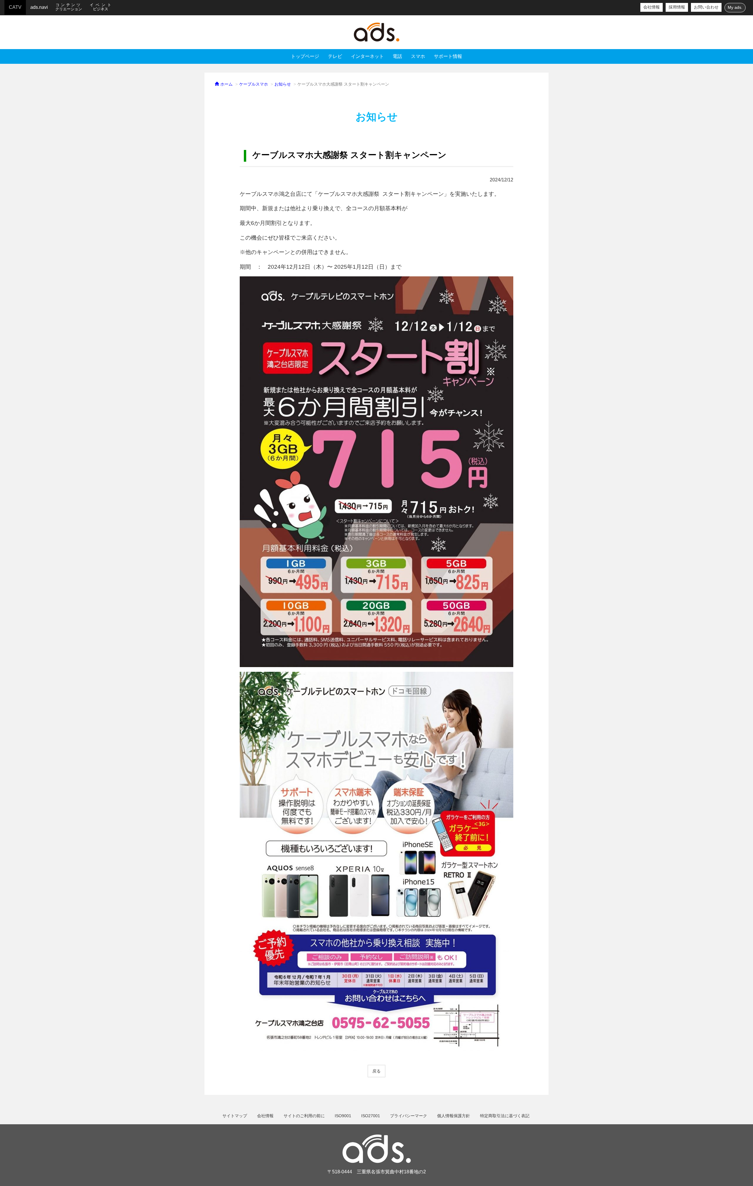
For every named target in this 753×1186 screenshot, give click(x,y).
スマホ (418, 56)
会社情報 (651, 7)
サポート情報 (448, 56)
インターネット (367, 56)
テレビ (335, 56)
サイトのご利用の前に (304, 1115)
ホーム (226, 84)
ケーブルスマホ (253, 84)
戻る (376, 1071)
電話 (397, 56)
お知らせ (282, 84)
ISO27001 (370, 1115)
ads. (376, 32)
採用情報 (677, 7)
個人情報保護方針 (453, 1115)
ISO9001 (343, 1115)
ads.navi (39, 7)
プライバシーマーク (408, 1115)
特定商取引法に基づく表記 (504, 1115)
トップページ (305, 56)
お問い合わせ (706, 7)
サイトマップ (234, 1115)
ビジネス (101, 7)
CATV (15, 7)
